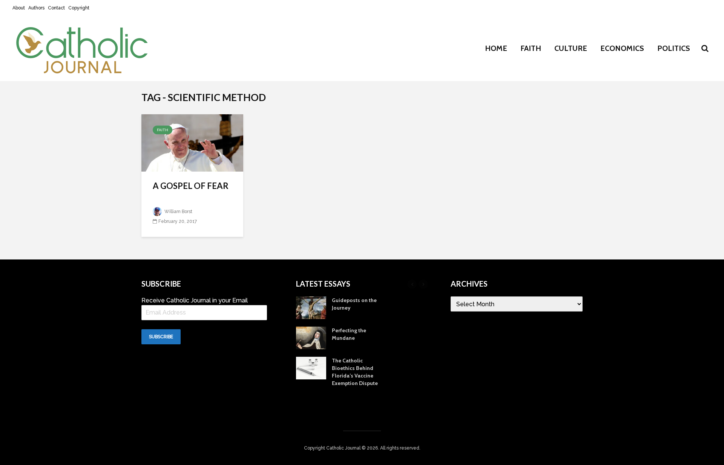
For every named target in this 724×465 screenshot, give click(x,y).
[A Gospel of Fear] (192, 142)
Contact (56, 8)
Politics (673, 48)
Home (496, 48)
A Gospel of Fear (191, 186)
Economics (622, 48)
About (18, 8)
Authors (36, 8)
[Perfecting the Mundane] (311, 337)
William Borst (177, 211)
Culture (570, 48)
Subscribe (161, 336)
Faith (530, 48)
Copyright (78, 8)
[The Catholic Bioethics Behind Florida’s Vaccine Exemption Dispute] (311, 367)
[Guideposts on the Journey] (311, 307)
